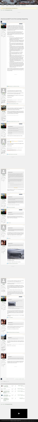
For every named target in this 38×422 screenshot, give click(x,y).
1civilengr (4, 387)
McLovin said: (9, 299)
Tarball (22, 389)
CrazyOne (3, 174)
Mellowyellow (4, 393)
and (11, 207)
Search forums (18, 5)
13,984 (4, 343)
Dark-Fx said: (9, 356)
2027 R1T (4, 388)
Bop (3, 389)
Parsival (22, 386)
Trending (7, 5)
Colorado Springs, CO (3, 117)
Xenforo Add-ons (17, 420)
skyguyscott (3, 199)
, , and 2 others (13, 103)
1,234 (4, 97)
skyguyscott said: (10, 172)
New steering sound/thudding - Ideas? (7, 395)
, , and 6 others (13, 263)
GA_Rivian (4, 401)
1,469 (4, 177)
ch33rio (22, 395)
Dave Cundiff (4, 144)
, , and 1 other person (13, 332)
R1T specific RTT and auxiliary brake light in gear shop (6, 392)
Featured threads (11, 5)
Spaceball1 (3, 111)
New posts (3, 5)
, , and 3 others (14, 86)
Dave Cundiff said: (10, 126)
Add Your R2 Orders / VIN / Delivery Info (11, 8)
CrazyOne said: (10, 212)
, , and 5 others (12, 154)
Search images (24, 5)
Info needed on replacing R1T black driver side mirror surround (6, 399)
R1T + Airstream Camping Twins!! (5, 386)
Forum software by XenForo (7, 420)
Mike (3, 396)
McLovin (3, 325)
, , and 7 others (13, 121)
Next (7, 21)
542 (4, 248)
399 (4, 32)
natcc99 (22, 391)
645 (4, 287)
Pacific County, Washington (3, 100)
